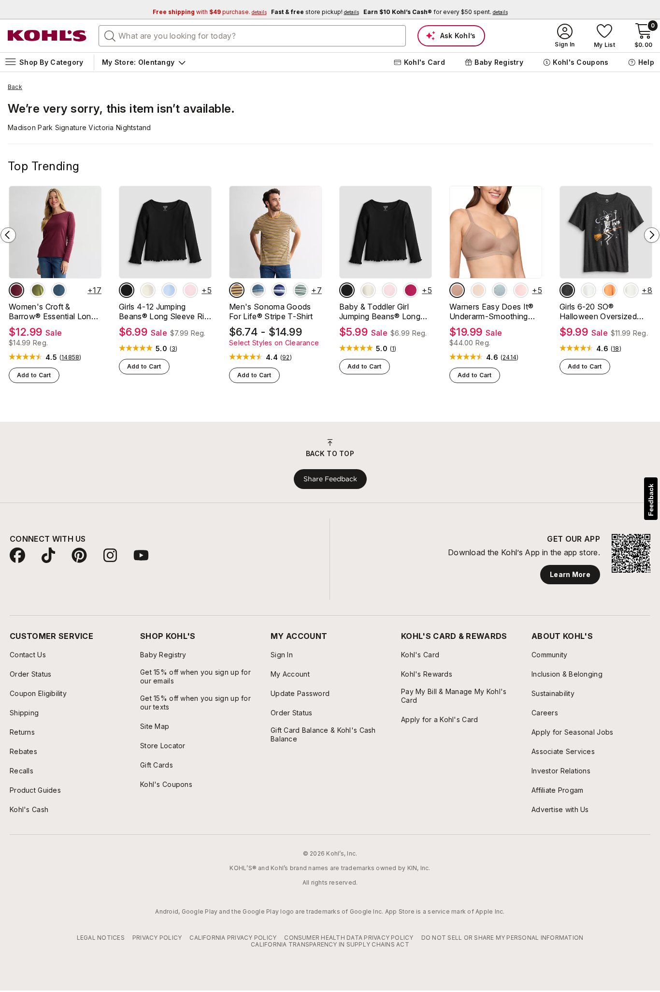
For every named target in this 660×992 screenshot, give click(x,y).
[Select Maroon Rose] (16, 290)
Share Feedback (330, 479)
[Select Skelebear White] (588, 290)
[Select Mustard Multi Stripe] (236, 290)
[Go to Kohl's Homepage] (47, 36)
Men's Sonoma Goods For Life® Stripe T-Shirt (271, 311)
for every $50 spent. (435, 11)
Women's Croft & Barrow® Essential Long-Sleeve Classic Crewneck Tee (54, 311)
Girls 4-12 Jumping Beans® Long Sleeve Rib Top (164, 311)
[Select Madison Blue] (59, 290)
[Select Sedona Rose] (410, 290)
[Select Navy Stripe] (279, 290)
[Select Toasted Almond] (457, 290)
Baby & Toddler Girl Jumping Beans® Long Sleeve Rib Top (379, 311)
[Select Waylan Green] (37, 290)
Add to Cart (34, 375)
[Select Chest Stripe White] (258, 290)
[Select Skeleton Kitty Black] (567, 290)
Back (15, 87)
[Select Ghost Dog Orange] (609, 290)
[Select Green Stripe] (300, 290)
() (70, 357)
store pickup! (315, 11)
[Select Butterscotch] (478, 290)
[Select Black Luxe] (126, 290)
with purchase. (210, 11)
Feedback (651, 500)
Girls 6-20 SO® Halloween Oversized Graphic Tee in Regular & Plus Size (604, 311)
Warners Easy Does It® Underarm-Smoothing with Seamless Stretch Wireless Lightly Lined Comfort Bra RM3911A (491, 311)
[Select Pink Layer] (190, 290)
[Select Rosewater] (521, 290)
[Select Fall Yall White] (631, 290)
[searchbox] (252, 35)
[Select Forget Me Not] (499, 290)
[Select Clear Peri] (169, 290)
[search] (110, 35)
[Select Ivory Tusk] (148, 290)
